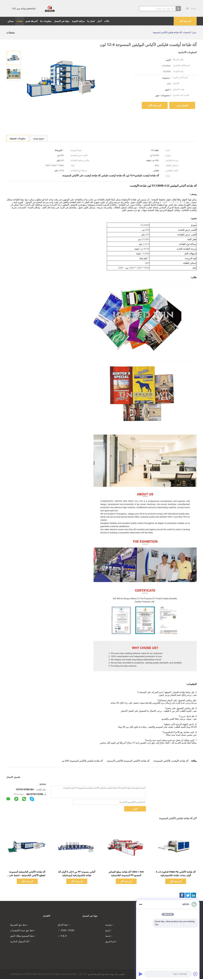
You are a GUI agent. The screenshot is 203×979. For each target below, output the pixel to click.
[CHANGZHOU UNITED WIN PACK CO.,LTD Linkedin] (193, 895)
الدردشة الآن (185, 20)
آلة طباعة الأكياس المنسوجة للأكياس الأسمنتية (128, 760)
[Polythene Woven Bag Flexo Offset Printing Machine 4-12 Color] (13, 57)
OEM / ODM (67, 930)
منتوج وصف (38, 138)
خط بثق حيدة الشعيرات (21, 930)
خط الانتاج (63, 924)
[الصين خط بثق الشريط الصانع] (50, 8)
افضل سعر (182, 105)
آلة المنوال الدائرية (19, 941)
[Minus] (140, 904)
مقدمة (108, 924)
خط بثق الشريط (18, 924)
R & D (64, 935)
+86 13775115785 (25, 789)
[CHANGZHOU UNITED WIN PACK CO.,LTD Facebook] (182, 895)
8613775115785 (35, 794)
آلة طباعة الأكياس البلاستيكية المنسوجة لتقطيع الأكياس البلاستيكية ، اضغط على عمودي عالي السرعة (27, 875)
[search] (178, 8)
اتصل (135, 808)
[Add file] (195, 973)
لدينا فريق (110, 941)
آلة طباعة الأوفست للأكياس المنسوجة (171, 760)
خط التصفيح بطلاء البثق (22, 935)
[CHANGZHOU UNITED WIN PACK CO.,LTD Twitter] (187, 895)
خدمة (108, 935)
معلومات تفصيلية (18, 138)
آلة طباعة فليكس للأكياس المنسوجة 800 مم (82, 760)
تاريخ (107, 930)
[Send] (140, 973)
